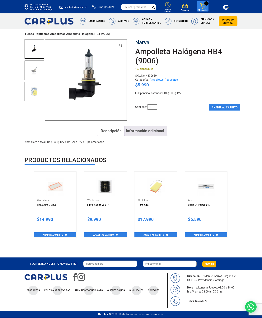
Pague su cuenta (228, 21)
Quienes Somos (116, 290)
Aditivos (123, 21)
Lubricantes (97, 21)
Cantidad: (141, 106)
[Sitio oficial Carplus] (49, 21)
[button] (120, 45)
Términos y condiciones (89, 290)
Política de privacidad (57, 290)
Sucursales (136, 290)
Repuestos (181, 21)
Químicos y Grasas (207, 21)
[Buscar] (153, 8)
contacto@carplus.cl (76, 7)
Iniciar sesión (167, 10)
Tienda (29, 34)
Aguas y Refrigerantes (151, 21)
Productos (33, 290)
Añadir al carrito (225, 107)
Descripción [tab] (111, 131)
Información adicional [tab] (145, 131)
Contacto (185, 10)
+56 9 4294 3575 (106, 7)
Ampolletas (57, 34)
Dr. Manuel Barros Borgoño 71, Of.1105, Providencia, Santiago (41, 7)
